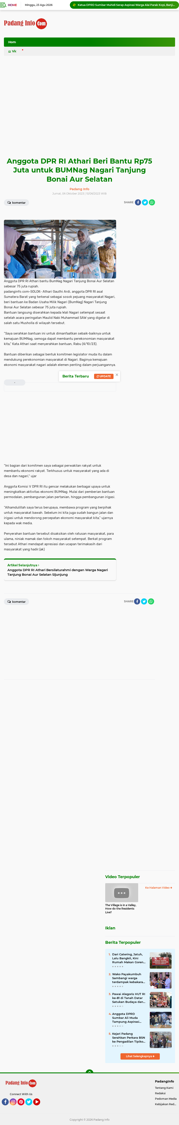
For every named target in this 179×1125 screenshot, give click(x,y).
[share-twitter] (145, 202)
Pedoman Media (166, 1098)
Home (12, 5)
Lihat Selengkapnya (139, 1056)
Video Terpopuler (122, 876)
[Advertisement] (95, 43)
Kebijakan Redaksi (167, 1104)
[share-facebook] (138, 202)
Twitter (30, 1107)
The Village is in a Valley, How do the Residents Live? (120, 908)
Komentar (19, 202)
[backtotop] (89, 1073)
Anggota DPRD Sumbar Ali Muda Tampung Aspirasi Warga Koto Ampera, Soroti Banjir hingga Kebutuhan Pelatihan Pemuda (128, 1018)
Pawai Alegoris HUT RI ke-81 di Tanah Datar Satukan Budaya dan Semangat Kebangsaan (128, 998)
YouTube (39, 1107)
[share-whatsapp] (152, 202)
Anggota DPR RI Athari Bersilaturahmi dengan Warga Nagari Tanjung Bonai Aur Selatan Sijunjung (57, 572)
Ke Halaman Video (157, 887)
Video (16, 51)
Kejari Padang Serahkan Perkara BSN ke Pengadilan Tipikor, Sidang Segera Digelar (128, 1038)
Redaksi (160, 1093)
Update (105, 376)
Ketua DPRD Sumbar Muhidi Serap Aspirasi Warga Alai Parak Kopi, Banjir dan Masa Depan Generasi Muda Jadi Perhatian (126, 5)
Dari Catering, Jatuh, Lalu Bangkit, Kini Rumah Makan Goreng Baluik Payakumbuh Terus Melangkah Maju (128, 958)
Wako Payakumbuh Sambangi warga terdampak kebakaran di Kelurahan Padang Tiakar (128, 978)
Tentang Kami (164, 1087)
